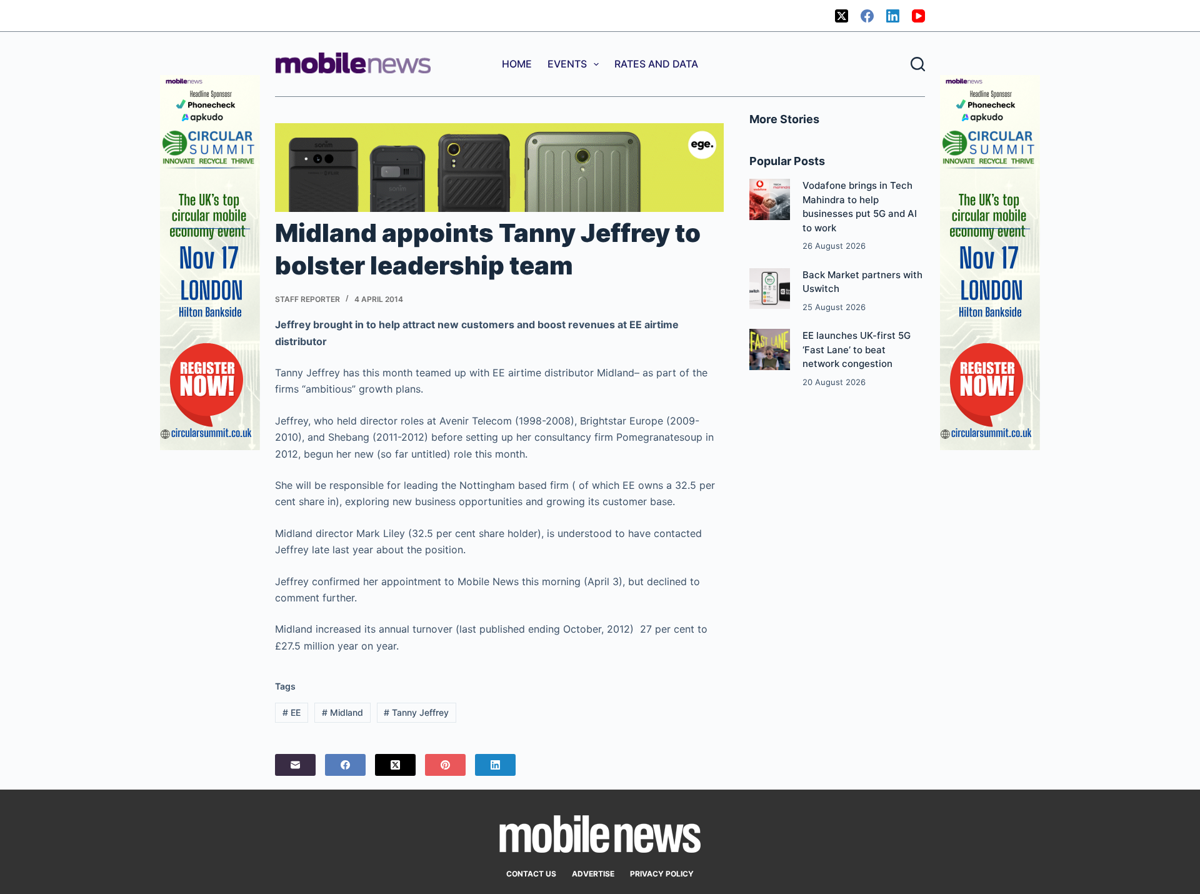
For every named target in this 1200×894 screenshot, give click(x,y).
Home (517, 64)
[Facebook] (867, 16)
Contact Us (531, 873)
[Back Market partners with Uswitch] (769, 288)
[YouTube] (918, 16)
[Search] (918, 64)
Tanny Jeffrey (416, 712)
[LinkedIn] (892, 16)
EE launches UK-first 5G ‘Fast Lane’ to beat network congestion (856, 349)
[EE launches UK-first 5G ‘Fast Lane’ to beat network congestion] (769, 349)
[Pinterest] (445, 765)
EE (291, 712)
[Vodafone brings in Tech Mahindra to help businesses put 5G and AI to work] (769, 199)
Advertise (593, 873)
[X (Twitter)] (841, 16)
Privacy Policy (662, 873)
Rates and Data (656, 64)
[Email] (295, 765)
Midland (342, 712)
